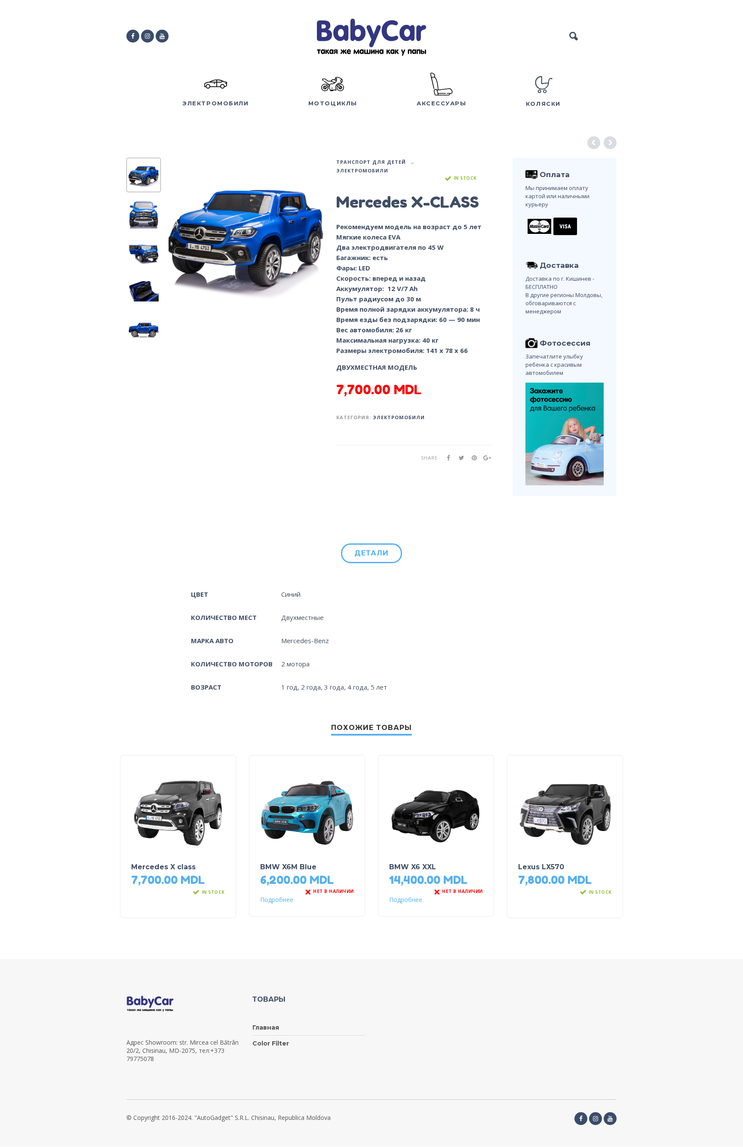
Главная (265, 1027)
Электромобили (362, 170)
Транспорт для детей (371, 162)
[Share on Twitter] (458, 457)
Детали (371, 553)
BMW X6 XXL (412, 867)
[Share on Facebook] (445, 457)
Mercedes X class (163, 867)
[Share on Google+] (484, 457)
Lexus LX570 (541, 867)
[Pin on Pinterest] (471, 457)
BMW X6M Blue (288, 867)
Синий (291, 594)
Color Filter (270, 1043)
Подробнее (276, 900)
